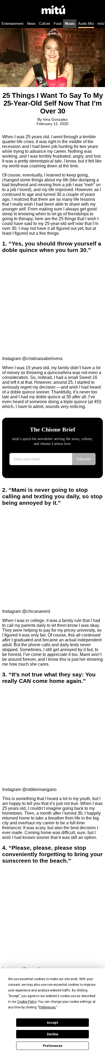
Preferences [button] (47, 1007)
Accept (52, 1023)
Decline (52, 1034)
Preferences (52, 1046)
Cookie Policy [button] (26, 1002)
